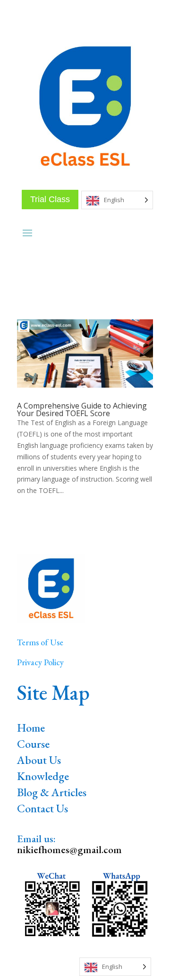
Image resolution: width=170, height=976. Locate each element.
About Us (39, 760)
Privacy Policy (40, 662)
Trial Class (50, 199)
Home (31, 727)
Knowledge (43, 776)
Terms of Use (40, 642)
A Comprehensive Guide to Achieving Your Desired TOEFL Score (82, 409)
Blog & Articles (51, 792)
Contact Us (42, 808)
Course (33, 743)
